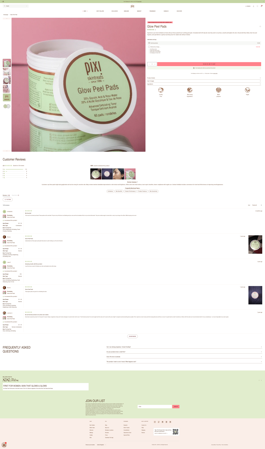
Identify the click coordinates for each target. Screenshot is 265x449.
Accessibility (213, 444)
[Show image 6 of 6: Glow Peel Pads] (7, 106)
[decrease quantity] (149, 64)
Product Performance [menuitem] (130, 191)
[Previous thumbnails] (7, 18)
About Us (107, 427)
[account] (253, 6)
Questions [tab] (15, 196)
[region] (113, 173)
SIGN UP (176, 406)
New (85, 11)
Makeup (139, 11)
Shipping (143, 430)
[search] (5, 6)
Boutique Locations (109, 430)
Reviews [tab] (6, 196)
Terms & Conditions (224, 444)
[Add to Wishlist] (260, 26)
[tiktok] (158, 422)
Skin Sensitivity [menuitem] (153, 191)
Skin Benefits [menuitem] (119, 191)
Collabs (91, 435)
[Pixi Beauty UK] (132, 6)
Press (106, 435)
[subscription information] (155, 39)
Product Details (151, 78)
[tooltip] (137, 182)
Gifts (91, 437)
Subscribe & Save (127, 432)
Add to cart (209, 64)
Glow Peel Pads (13, 14)
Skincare (126, 11)
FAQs (143, 427)
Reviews (107, 432)
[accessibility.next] (263, 1)
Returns (143, 432)
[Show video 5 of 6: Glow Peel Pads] (7, 97)
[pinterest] (166, 422)
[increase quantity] (155, 64)
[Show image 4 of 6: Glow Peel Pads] (7, 89)
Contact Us (144, 425)
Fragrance (153, 11)
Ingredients (150, 84)
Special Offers (127, 435)
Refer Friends (126, 427)
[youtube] (170, 422)
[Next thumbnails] (7, 151)
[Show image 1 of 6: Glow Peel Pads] (7, 63)
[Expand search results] (26, 6)
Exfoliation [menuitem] (110, 191)
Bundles (166, 11)
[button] (15, 169)
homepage (5, 14)
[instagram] (154, 422)
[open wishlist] (257, 6)
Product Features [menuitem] (142, 191)
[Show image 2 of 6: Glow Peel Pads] (7, 72)
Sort (249, 205)
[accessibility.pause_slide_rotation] (3, 1)
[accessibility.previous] (2, 1)
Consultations (126, 430)
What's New (92, 427)
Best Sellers (100, 11)
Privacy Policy (218, 444)
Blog (106, 425)
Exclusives (115, 11)
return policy (215, 73)
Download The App (109, 437)
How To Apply (150, 81)
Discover (179, 11)
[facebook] (162, 422)
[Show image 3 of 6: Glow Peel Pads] (7, 80)
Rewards (248, 6)
